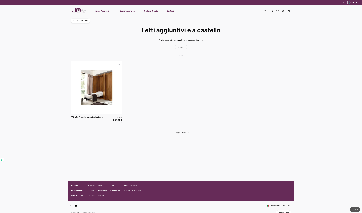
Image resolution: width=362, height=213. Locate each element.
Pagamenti (102, 190)
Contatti (170, 11)
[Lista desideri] (277, 11)
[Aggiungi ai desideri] (118, 65)
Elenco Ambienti (101, 11)
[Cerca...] (259, 11)
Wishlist (101, 195)
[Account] (271, 11)
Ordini (91, 190)
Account (92, 195)
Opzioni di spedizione (132, 190)
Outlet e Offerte (151, 11)
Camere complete (127, 11)
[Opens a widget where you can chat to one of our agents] (355, 209)
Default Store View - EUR (280, 206)
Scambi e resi (115, 190)
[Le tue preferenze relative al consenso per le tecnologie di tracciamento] (2, 160)
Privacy (101, 185)
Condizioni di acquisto (131, 185)
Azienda (91, 185)
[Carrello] (288, 11)
